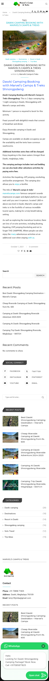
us (33, 238)
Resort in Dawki (25, 519)
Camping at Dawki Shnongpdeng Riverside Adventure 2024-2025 (33, 453)
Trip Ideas (25, 537)
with (30, 238)
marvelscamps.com (11, 193)
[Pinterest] (41, 11)
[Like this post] (18, 251)
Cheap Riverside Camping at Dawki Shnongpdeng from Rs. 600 (33, 437)
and (34, 227)
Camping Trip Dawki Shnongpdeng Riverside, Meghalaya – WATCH (33, 484)
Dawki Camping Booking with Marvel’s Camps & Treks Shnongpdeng (24, 68)
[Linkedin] (44, 11)
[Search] (46, 4)
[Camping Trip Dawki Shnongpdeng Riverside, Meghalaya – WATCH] (10, 485)
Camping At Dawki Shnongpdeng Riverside (21, 323)
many (13, 234)
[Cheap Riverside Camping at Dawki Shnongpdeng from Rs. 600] (10, 437)
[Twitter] (35, 11)
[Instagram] (38, 11)
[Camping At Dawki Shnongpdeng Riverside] (10, 469)
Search (6, 271)
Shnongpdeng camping (25, 525)
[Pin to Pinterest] (27, 251)
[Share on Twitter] (24, 251)
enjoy (17, 184)
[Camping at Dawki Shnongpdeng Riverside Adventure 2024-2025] (10, 453)
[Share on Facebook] (21, 251)
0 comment (33, 247)
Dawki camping (25, 508)
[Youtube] (47, 11)
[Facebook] (32, 11)
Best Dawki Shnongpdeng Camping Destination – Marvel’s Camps (33, 421)
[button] (43, 646)
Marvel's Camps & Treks (28, 74)
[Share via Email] (30, 251)
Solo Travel (25, 531)
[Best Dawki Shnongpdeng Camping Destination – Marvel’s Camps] (10, 421)
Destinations (25, 513)
